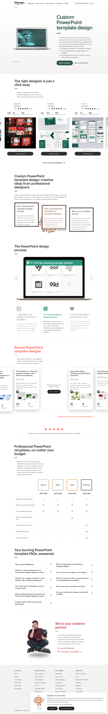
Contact (16, 676)
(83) (98, 108)
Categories (30, 3)
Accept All (52, 708)
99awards (78, 682)
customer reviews (56, 433)
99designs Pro (39, 691)
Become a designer (81, 673)
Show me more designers (53, 163)
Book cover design (60, 691)
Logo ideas (79, 688)
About (16, 673)
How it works (40, 3)
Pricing (37, 685)
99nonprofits (18, 688)
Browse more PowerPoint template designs (75, 416)
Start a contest (80, 63)
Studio (67, 3)
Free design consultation (70, 652)
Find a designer (50, 3)
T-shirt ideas (79, 691)
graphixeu (17, 103)
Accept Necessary (66, 708)
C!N (40, 708)
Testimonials (17, 685)
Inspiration (59, 3)
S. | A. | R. (84, 103)
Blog (77, 676)
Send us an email (77, 641)
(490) (64, 108)
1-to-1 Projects (39, 676)
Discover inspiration (40, 682)
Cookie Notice (68, 704)
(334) (30, 108)
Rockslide (51, 103)
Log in (92, 3)
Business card (59, 676)
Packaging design (60, 685)
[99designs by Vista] (19, 3)
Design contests (39, 673)
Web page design (60, 679)
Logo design (58, 673)
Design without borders (82, 679)
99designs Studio (40, 688)
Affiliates (78, 685)
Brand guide (58, 682)
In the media (17, 682)
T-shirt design (59, 688)
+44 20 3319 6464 (82, 3)
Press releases (18, 679)
